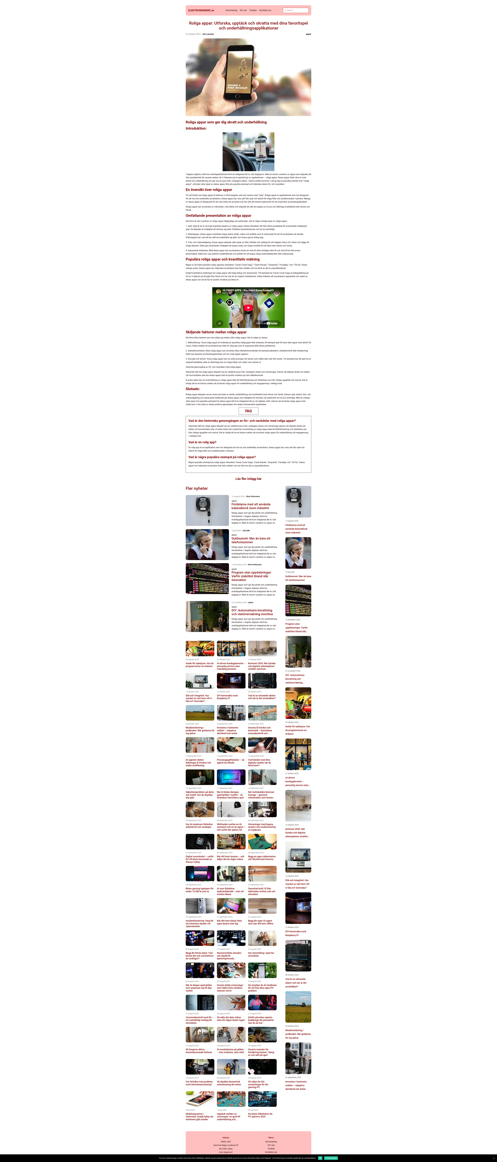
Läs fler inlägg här (249, 479)
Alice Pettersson (253, 496)
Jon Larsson (208, 34)
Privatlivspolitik (331, 1158)
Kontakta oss (265, 10)
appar (308, 34)
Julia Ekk (246, 531)
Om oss (243, 10)
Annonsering (231, 10)
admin (250, 602)
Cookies (253, 10)
